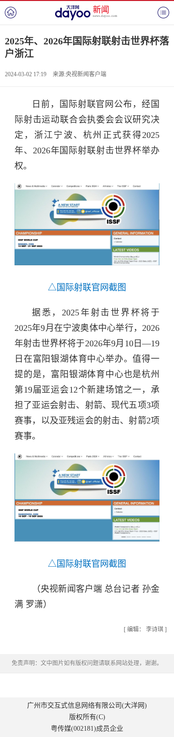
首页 (10, 12)
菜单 (163, 12)
